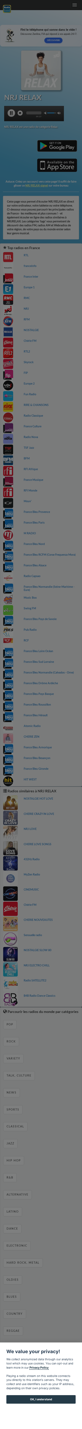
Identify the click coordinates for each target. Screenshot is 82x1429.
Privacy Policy (39, 1367)
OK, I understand (41, 1399)
